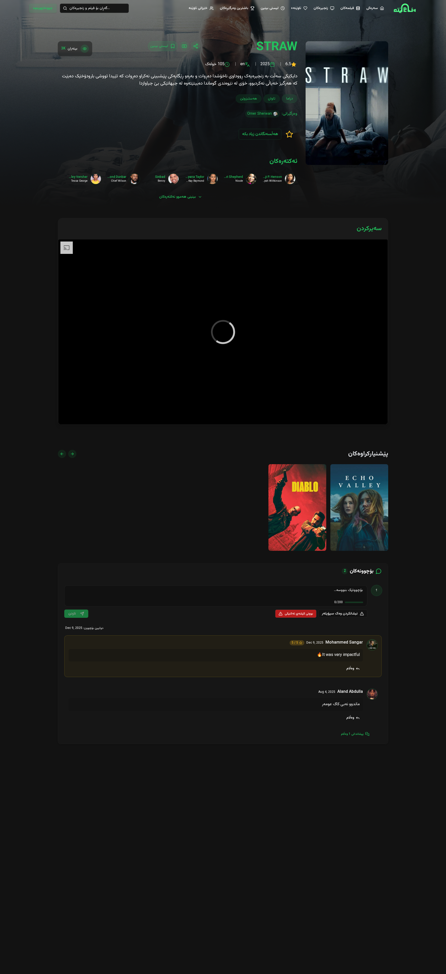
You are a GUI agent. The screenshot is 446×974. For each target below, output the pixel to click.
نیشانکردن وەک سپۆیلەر (340, 614)
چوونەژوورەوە (43, 8)
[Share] (195, 46)
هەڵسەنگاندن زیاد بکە (260, 134)
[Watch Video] (184, 46)
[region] (223, 332)
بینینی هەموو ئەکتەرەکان (177, 197)
